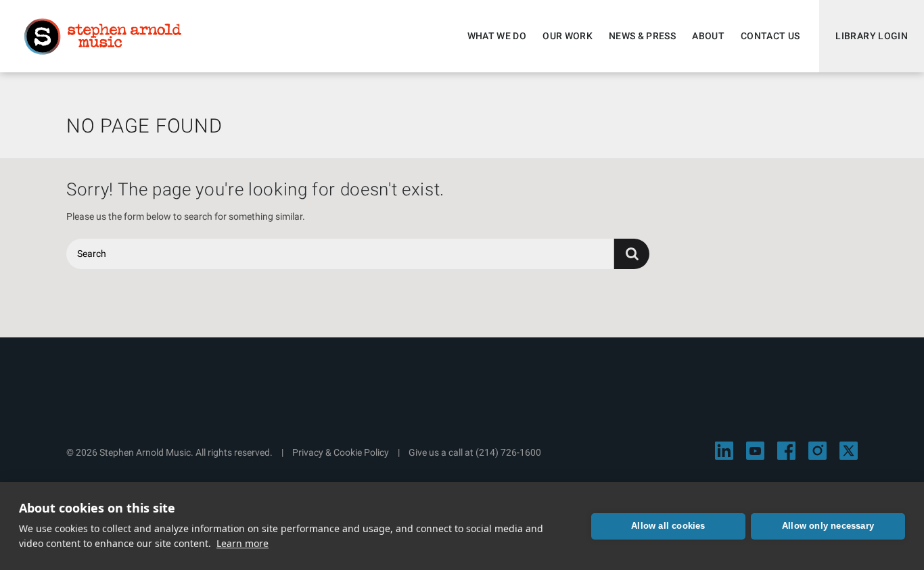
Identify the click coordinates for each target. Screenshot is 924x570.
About (708, 35)
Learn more (242, 543)
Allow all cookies (668, 526)
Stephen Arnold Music (102, 36)
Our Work (567, 35)
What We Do (497, 35)
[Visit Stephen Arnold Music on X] (848, 451)
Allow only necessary (828, 526)
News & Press (642, 35)
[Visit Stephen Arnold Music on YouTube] (755, 451)
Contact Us (770, 35)
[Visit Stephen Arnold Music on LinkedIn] (724, 451)
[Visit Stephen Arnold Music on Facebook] (786, 451)
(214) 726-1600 (508, 452)
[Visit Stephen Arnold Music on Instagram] (817, 451)
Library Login (871, 35)
